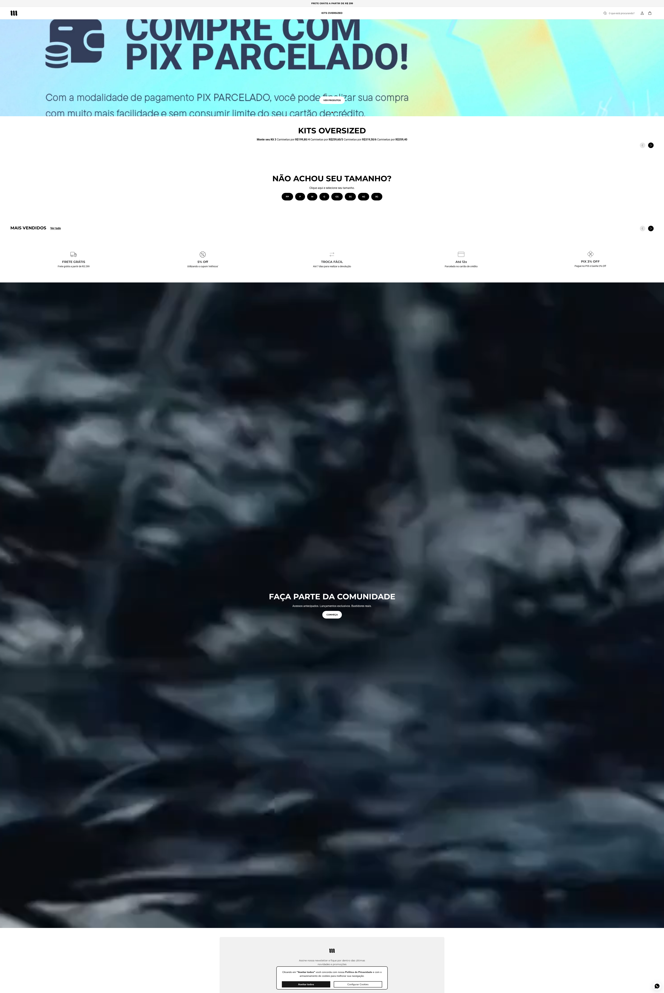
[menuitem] (332, 13)
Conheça (332, 614)
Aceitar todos (306, 984)
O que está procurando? (622, 13)
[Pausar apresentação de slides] (327, 112)
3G (350, 196)
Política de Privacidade (358, 972)
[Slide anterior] (642, 145)
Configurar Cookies (357, 984)
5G (376, 196)
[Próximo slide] (651, 145)
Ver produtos (332, 100)
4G (363, 196)
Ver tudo (55, 228)
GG (337, 196)
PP (287, 196)
